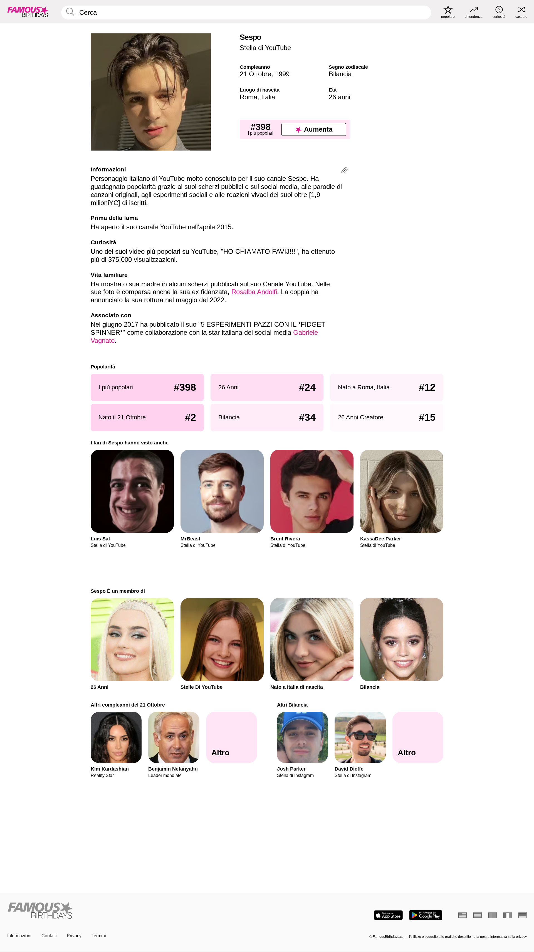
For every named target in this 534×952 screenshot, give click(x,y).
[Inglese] (462, 915)
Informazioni (19, 935)
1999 (282, 74)
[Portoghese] (492, 915)
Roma (248, 97)
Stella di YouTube (265, 47)
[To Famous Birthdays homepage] (28, 11)
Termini (99, 935)
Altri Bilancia (292, 705)
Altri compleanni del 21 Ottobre (128, 705)
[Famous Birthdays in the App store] (388, 915)
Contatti (49, 935)
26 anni (339, 97)
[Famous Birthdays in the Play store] (425, 915)
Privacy (74, 935)
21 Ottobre (255, 74)
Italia (268, 97)
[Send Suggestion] (344, 171)
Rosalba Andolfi (254, 292)
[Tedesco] (522, 915)
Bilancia (340, 74)
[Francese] (507, 915)
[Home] (135, 910)
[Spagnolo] (477, 915)
